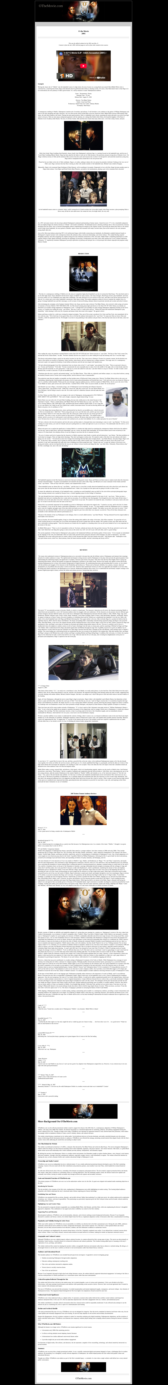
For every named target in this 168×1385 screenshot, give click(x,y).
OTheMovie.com (51, 6)
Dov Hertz (49, 226)
